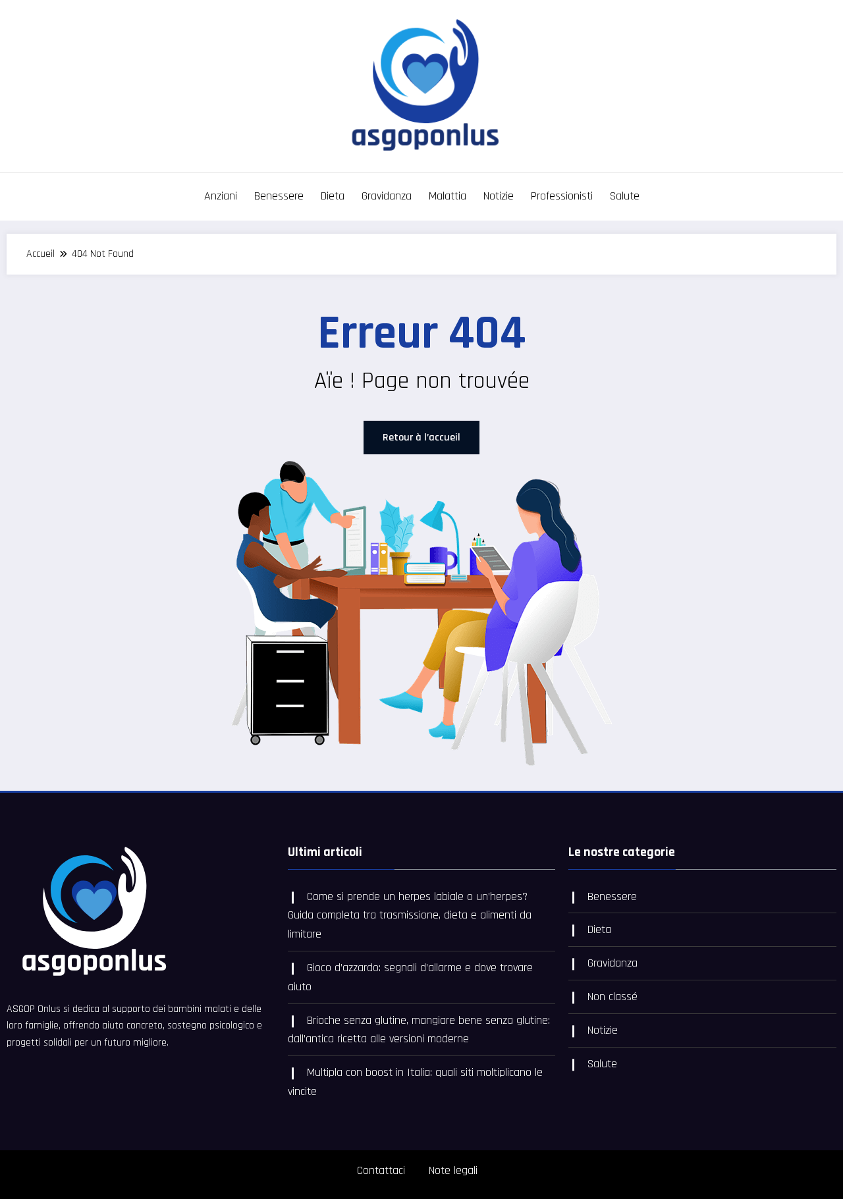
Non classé (612, 996)
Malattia (447, 195)
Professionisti (562, 195)
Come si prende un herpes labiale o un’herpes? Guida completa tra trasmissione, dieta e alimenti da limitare (409, 915)
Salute (624, 195)
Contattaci (381, 1170)
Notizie (498, 195)
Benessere (279, 195)
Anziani (220, 195)
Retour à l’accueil (421, 437)
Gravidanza (387, 195)
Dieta (332, 195)
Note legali (453, 1170)
